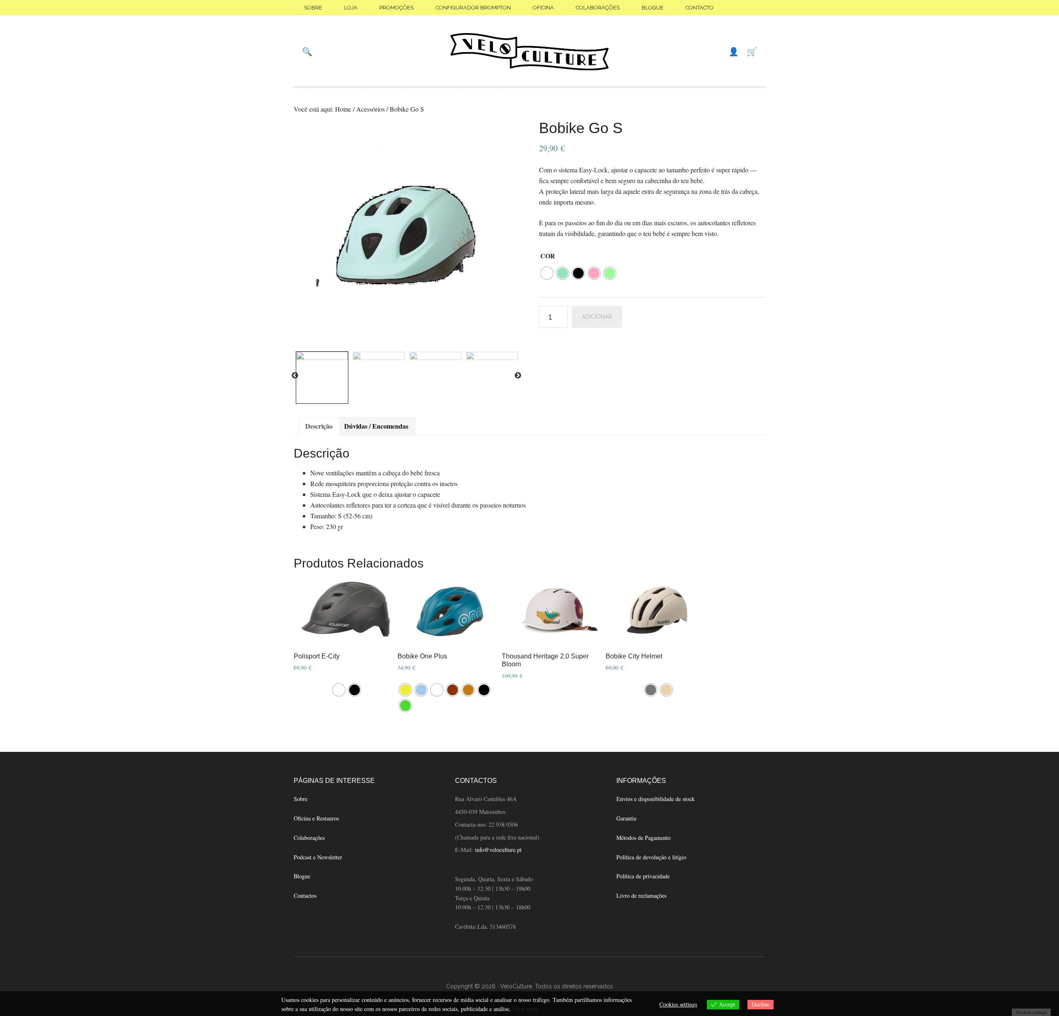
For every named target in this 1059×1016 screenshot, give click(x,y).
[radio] (547, 273)
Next (518, 376)
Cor (547, 255)
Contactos (305, 895)
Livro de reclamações (641, 895)
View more (526, 1009)
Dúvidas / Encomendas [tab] (376, 426)
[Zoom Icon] (407, 234)
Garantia (626, 818)
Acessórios (370, 109)
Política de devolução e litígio (651, 857)
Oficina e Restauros (316, 818)
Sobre (300, 799)
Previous (295, 376)
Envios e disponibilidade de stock (655, 799)
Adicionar (597, 316)
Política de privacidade (643, 876)
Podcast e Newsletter (318, 857)
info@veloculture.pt (498, 850)
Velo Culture (529, 51)
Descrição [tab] (319, 426)
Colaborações (309, 838)
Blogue (302, 876)
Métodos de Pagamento (643, 838)
